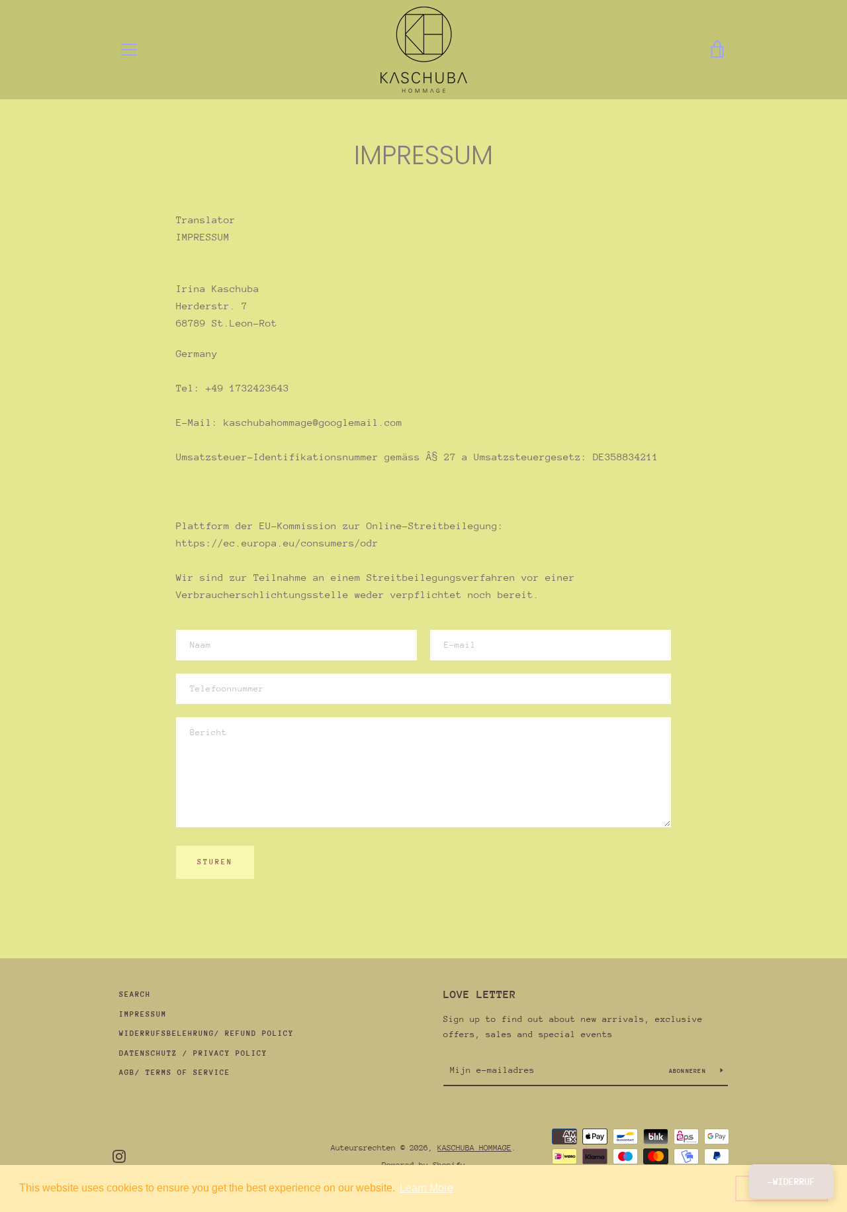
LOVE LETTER (479, 994)
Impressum (143, 1014)
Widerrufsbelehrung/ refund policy (206, 1033)
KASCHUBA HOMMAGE (474, 1147)
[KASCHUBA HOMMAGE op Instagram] (119, 1155)
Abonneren (690, 1070)
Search (135, 994)
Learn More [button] (426, 1187)
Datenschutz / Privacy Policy (193, 1053)
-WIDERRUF (791, 1181)
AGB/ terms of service (174, 1072)
